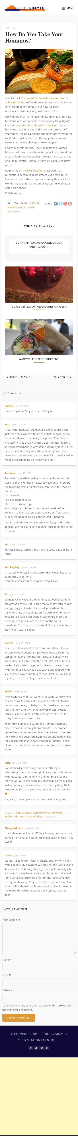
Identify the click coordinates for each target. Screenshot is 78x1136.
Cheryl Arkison (14, 828)
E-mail (6, 975)
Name (6, 959)
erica (8, 762)
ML (13, 27)
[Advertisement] (39, 1096)
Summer (10, 473)
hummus (34, 203)
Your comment (11, 919)
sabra (31, 207)
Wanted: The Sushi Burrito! (39, 359)
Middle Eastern (16, 207)
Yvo (7, 424)
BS (6, 594)
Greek (24, 203)
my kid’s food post (34, 170)
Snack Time (14, 211)
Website (7, 990)
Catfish (9, 643)
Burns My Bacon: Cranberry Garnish (39, 306)
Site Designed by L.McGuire (36, 1040)
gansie (9, 406)
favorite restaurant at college (39, 125)
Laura (8, 855)
